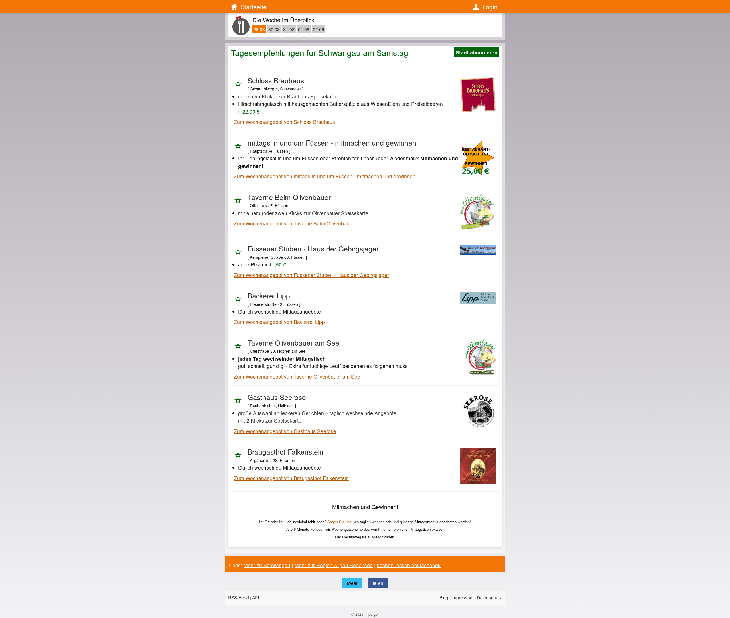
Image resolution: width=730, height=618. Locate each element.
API (255, 597)
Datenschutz (489, 597)
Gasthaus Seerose (277, 397)
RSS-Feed (238, 597)
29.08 (259, 29)
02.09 (318, 29)
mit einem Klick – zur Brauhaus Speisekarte (288, 96)
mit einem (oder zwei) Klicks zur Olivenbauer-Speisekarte (303, 213)
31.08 (289, 29)
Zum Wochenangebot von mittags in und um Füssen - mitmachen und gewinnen (324, 176)
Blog (443, 597)
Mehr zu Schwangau (267, 565)
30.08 (274, 29)
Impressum (462, 597)
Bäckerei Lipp (269, 295)
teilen (378, 583)
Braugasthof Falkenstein (285, 452)
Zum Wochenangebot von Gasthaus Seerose (285, 431)
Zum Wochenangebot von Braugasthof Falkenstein (291, 478)
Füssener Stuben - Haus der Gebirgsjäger (313, 248)
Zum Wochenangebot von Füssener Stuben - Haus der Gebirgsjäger (311, 274)
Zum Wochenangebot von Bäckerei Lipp (279, 321)
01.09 (303, 29)
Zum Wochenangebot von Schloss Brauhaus (284, 121)
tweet (352, 583)
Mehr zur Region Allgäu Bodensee (334, 565)
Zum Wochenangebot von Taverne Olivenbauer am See (297, 376)
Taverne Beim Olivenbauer (289, 197)
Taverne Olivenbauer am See (293, 343)
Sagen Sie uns (339, 521)
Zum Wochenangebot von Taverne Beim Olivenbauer (294, 223)
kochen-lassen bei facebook (409, 565)
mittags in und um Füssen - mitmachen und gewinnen (332, 143)
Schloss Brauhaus (276, 80)
